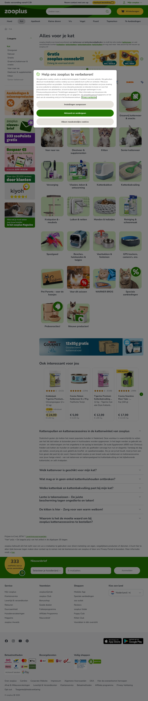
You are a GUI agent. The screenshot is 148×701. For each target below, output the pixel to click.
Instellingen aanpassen (75, 104)
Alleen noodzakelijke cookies (75, 121)
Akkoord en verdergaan (75, 113)
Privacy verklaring (89, 97)
